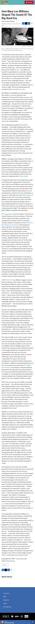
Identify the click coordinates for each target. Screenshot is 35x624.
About (4, 596)
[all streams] (33, 622)
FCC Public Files (7, 607)
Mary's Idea (23, 176)
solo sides (21, 89)
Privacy (5, 603)
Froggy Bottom (8, 214)
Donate (30, 2)
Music (4, 565)
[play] (2, 622)
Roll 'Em (9, 280)
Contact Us (6, 600)
